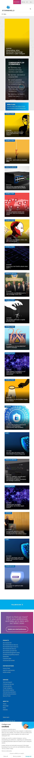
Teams (4, 703)
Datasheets (6, 656)
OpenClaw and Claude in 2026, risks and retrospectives (17, 89)
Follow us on (16, 604)
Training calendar (7, 686)
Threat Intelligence (7, 688)
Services (5, 679)
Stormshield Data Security (9, 648)
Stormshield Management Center (11, 652)
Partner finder (6, 668)
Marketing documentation (9, 694)
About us (5, 701)
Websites (5, 709)
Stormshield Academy (8, 690)
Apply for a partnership (9, 670)
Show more (17, 594)
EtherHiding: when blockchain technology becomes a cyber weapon (16, 70)
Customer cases (7, 658)
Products (6, 640)
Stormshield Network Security (10, 644)
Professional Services (8, 684)
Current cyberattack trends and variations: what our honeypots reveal (16, 82)
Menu (5, 14)
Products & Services (10, 167)
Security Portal (6, 696)
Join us (23, 2)
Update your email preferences (17, 629)
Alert (6, 433)
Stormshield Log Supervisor (10, 650)
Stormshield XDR (7, 642)
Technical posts (9, 113)
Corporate (8, 406)
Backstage (5, 705)
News (4, 707)
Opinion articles (9, 353)
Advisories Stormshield (9, 660)
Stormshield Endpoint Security (10, 646)
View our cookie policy (7, 751)
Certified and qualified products (11, 654)
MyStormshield (7, 672)
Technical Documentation (9, 692)
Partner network (8, 666)
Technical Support (7, 682)
